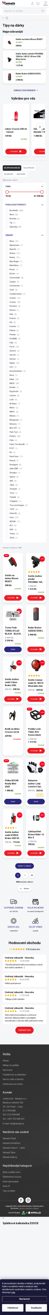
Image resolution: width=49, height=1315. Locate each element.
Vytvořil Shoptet (14, 1213)
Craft (13, 290)
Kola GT (6, 1186)
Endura (14, 318)
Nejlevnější (28, 168)
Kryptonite (15, 391)
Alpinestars (16, 245)
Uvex (14, 517)
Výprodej (15, 227)
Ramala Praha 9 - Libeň (14, 1148)
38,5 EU (13, 619)
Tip (12, 223)
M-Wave (14, 404)
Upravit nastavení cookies (29, 1208)
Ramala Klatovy (10, 1157)
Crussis (15, 302)
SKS (13, 481)
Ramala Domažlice (11, 1143)
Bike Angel (16, 261)
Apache (14, 249)
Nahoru (26, 889)
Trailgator (15, 501)
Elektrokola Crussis (12, 1176)
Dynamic (15, 306)
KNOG (14, 383)
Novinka (14, 219)
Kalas (14, 379)
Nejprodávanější (12, 168)
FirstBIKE (15, 339)
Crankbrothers (17, 294)
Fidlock (14, 330)
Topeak (14, 497)
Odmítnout (12, 1308)
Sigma (14, 477)
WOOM (14, 521)
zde (13, 1292)
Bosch (14, 269)
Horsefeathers (17, 371)
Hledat (42, 11)
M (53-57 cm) (13, 772)
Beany (14, 257)
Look (13, 399)
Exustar (14, 326)
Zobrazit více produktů (25, 90)
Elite (13, 314)
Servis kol (7, 1070)
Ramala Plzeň (9, 1138)
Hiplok (14, 363)
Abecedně (21, 174)
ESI (12, 322)
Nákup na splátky (11, 1065)
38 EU (17, 616)
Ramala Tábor (9, 1152)
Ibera (13, 375)
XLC (13, 525)
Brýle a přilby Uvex (11, 1172)
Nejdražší (8, 174)
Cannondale (16, 278)
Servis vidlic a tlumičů (13, 1079)
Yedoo (14, 534)
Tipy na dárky (9, 1191)
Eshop (6, 1060)
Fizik (13, 343)
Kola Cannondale (11, 1181)
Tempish (15, 489)
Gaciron (14, 351)
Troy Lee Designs (18, 505)
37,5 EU (9, 616)
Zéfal (13, 538)
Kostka (14, 387)
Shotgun (15, 473)
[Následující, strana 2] (25, 875)
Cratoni (15, 298)
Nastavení (24, 1299)
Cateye (14, 282)
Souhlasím (36, 1308)
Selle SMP (15, 468)
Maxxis (14, 416)
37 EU (16, 612)
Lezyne (14, 395)
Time (13, 493)
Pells (13, 440)
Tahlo (13, 485)
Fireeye (14, 334)
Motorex (15, 424)
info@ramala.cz (17, 1123)
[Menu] (45, 3)
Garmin (14, 355)
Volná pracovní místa (12, 1084)
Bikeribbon (16, 265)
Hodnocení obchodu (25, 943)
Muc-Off (15, 428)
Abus (14, 241)
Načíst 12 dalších (24, 866)
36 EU (9, 612)
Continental (16, 286)
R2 (12, 452)
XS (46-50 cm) (13, 765)
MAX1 (14, 412)
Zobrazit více (24, 1030)
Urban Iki (15, 513)
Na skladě (16, 210)
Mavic (13, 408)
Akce (13, 214)
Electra (14, 310)
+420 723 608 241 (15, 1119)
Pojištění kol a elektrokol (14, 1074)
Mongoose (16, 420)
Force (14, 347)
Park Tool (15, 432)
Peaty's (15, 436)
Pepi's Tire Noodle (19, 444)
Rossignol (15, 465)
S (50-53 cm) (13, 769)
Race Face (16, 456)
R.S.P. (13, 448)
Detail (13, 649)
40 (32, 875)
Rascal (14, 460)
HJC (13, 367)
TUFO (13, 509)
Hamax (14, 359)
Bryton (14, 273)
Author (14, 253)
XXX (13, 529)
